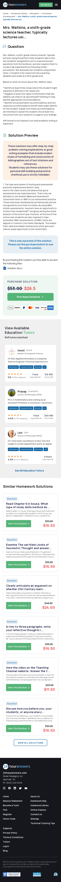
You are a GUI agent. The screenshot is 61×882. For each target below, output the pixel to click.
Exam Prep (38, 449)
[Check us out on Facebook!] (9, 788)
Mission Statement (12, 800)
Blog (5, 850)
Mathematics (13, 367)
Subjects (7, 828)
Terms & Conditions (13, 837)
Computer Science (26, 367)
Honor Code (9, 818)
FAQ (5, 809)
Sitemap (34, 818)
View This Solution (17, 523)
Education (34, 13)
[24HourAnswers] (15, 4)
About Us (35, 796)
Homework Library (19, 13)
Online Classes (38, 809)
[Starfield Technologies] (11, 874)
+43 (44, 408)
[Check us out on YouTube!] (26, 788)
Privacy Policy (10, 832)
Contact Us (36, 814)
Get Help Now (46, 5)
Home (5, 13)
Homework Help (38, 800)
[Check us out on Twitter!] (20, 788)
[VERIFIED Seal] (55, 874)
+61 (44, 367)
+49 (45, 449)
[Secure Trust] (37, 874)
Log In (6, 846)
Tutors (6, 841)
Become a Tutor (11, 805)
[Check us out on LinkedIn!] (15, 788)
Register (7, 814)
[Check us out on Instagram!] (4, 788)
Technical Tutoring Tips (42, 823)
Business (38, 367)
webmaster (44, 864)
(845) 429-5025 (14, 782)
